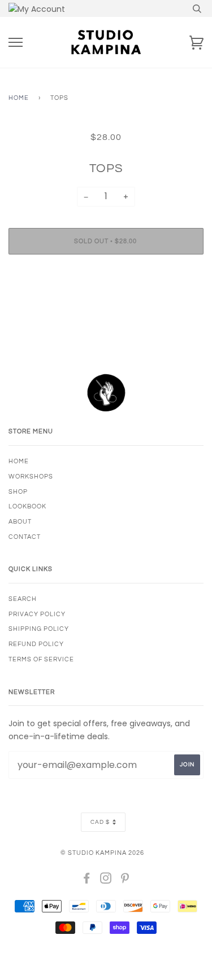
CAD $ (100, 822)
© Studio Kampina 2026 (102, 853)
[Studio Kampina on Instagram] (106, 880)
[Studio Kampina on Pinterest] (125, 880)
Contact (24, 537)
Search (22, 599)
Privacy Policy (37, 614)
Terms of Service (41, 659)
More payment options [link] (106, 302)
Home (18, 98)
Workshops (30, 476)
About (20, 522)
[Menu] (15, 43)
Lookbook (27, 506)
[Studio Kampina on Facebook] (87, 880)
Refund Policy (36, 644)
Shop (18, 492)
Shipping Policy (38, 629)
